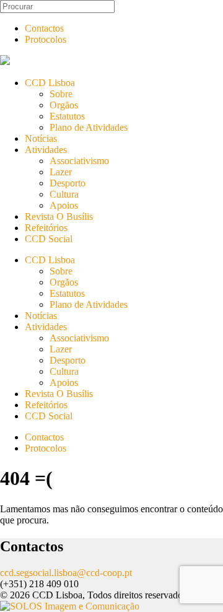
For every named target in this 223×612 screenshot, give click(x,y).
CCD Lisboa (50, 82)
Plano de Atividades (89, 127)
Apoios (64, 205)
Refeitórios (46, 227)
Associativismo (79, 160)
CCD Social (48, 239)
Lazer (61, 172)
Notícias (41, 138)
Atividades (46, 149)
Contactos (44, 28)
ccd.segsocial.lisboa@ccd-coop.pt (66, 572)
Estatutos (67, 116)
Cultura (64, 194)
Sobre (61, 94)
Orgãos (64, 105)
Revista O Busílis (59, 216)
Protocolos (45, 39)
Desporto (67, 183)
